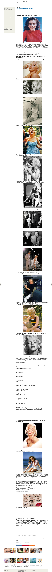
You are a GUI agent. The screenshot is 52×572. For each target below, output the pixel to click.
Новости (18, 4)
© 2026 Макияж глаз (6, 570)
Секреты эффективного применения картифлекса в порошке (8, 29)
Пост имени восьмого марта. (8, 9)
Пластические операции (24, 542)
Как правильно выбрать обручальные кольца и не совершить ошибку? (7, 26)
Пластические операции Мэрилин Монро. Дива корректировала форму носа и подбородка (30, 10)
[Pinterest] (25, 545)
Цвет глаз (28, 4)
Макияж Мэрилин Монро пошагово (23, 13)
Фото (36, 4)
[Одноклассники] (32, 545)
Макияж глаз (26, 1)
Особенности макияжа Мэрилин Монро (23, 12)
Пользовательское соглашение (23, 570)
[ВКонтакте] (19, 545)
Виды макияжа (23, 4)
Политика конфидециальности (21, 571)
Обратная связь (33, 570)
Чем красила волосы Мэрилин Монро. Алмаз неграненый (25, 8)
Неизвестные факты (20, 542)
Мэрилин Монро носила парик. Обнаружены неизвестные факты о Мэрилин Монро (29, 9)
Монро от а (28, 542)
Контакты (19, 570)
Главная (15, 4)
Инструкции (33, 4)
